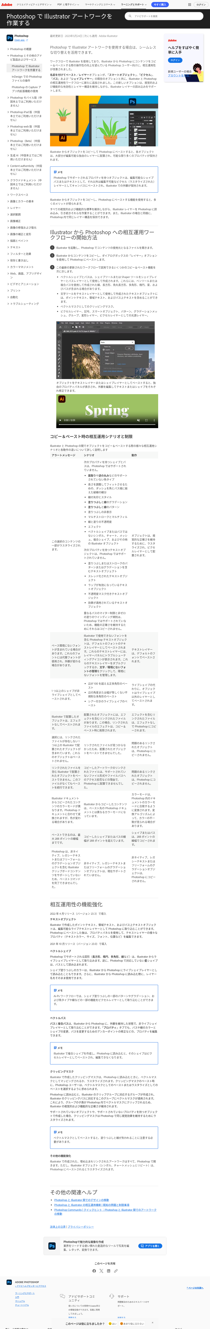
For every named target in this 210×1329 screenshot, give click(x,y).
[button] (189, 4)
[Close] (152, 1322)
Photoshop (21, 36)
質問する (72, 1317)
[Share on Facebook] (94, 1272)
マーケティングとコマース (99, 4)
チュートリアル (22, 1305)
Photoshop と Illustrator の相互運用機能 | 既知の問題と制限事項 (91, 1205)
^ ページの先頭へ (195, 1287)
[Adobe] (6, 4)
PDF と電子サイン (66, 4)
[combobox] (164, 16)
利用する (122, 1317)
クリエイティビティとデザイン (33, 4)
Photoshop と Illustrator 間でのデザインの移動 (81, 1200)
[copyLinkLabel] (116, 1272)
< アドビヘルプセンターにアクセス (30, 1286)
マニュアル (20, 1301)
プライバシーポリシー (81, 1227)
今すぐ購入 (160, 4)
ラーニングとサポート (132, 4)
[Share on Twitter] (101, 1272)
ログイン (201, 4)
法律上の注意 (58, 1227)
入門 (17, 1297)
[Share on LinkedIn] (109, 1272)
